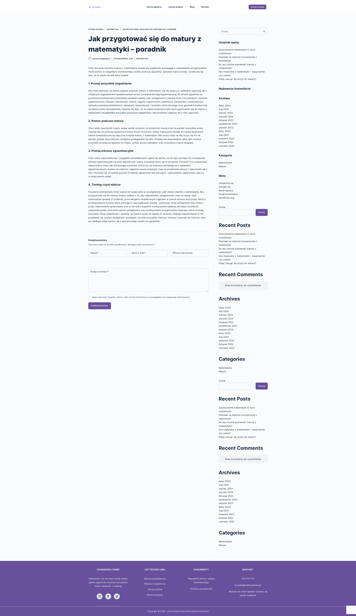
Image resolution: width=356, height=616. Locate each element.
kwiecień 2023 (226, 138)
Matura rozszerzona (154, 583)
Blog (192, 7)
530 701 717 (248, 578)
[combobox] (240, 31)
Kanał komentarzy (228, 194)
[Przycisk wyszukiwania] (264, 31)
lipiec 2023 (225, 131)
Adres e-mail (138, 253)
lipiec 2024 (225, 105)
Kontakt (205, 7)
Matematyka (142, 59)
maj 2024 (224, 109)
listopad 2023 (226, 120)
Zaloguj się (224, 186)
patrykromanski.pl (200, 611)
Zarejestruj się (226, 183)
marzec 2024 (226, 112)
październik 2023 (228, 123)
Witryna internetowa (182, 253)
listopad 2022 (226, 142)
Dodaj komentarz (99, 271)
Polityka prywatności (201, 588)
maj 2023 (224, 135)
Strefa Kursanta (257, 7)
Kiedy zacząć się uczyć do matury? (237, 79)
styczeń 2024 (226, 116)
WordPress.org (226, 197)
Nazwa (94, 253)
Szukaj (222, 207)
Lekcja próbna (176, 7)
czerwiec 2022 (226, 146)
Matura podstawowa (155, 578)
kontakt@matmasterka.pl (248, 585)
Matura (222, 166)
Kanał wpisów (226, 190)
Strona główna (154, 7)
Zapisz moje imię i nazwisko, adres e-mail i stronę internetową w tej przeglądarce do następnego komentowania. (141, 297)
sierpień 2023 (226, 127)
